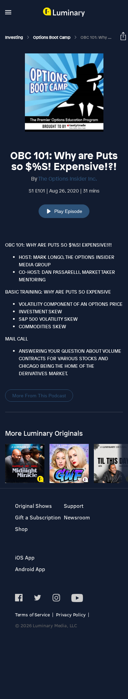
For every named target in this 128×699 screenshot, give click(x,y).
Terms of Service (32, 614)
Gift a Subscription (38, 517)
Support (74, 505)
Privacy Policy (71, 614)
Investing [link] (14, 37)
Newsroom (77, 517)
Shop (21, 528)
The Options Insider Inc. (67, 178)
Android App (30, 568)
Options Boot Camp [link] (52, 37)
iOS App (24, 557)
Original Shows (33, 505)
